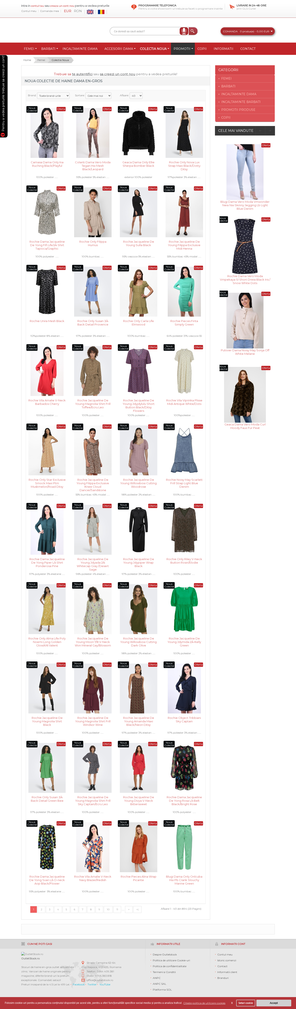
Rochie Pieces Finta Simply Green (184, 322)
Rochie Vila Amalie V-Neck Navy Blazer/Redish (92, 878)
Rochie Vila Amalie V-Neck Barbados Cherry (47, 402)
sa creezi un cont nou (117, 74)
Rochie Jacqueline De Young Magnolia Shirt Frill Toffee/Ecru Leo (93, 403)
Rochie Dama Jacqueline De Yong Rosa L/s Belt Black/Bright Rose (184, 800)
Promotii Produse (238, 110)
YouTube (104, 984)
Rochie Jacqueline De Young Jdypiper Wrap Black (138, 562)
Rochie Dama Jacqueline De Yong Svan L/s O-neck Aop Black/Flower (47, 880)
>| (137, 909)
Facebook (79, 984)
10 (108, 909)
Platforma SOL (162, 989)
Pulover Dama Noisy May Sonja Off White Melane (245, 351)
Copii (226, 117)
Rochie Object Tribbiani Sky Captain (184, 719)
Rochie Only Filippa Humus (92, 243)
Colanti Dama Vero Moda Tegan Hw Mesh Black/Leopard (93, 165)
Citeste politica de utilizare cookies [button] (204, 1003)
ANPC (157, 978)
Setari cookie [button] (245, 1003)
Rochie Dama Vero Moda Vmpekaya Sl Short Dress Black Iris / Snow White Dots (245, 279)
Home (27, 60)
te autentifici (82, 74)
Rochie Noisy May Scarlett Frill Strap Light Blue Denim (184, 483)
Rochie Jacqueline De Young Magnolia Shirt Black (47, 721)
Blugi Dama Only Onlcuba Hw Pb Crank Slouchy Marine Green (184, 880)
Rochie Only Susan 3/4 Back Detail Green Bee (47, 798)
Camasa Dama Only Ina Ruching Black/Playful (47, 163)
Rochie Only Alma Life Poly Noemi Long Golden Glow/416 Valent (47, 641)
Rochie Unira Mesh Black (47, 321)
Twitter (92, 984)
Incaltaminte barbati (241, 102)
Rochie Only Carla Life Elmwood (138, 322)
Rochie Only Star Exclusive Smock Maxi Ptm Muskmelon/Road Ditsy (47, 483)
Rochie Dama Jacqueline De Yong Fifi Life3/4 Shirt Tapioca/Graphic (47, 245)
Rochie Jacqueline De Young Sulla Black (138, 243)
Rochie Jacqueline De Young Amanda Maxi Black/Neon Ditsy (138, 721)
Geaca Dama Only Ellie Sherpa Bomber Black (138, 163)
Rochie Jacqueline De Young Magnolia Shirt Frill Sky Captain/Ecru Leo (93, 800)
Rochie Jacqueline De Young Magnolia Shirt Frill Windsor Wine (93, 721)
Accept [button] (274, 1003)
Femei (41, 60)
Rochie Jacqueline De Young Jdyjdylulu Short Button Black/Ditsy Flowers (139, 403)
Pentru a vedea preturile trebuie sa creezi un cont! (3, 94)
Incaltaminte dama (238, 94)
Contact (222, 966)
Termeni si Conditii (164, 972)
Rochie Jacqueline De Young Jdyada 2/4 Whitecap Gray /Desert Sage (93, 562)
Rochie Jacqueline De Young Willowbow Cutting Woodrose (138, 483)
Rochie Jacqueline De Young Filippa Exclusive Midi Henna (184, 245)
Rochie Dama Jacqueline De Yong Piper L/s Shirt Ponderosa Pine (47, 562)
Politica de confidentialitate (169, 966)
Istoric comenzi (226, 960)
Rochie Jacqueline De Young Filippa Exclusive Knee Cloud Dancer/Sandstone (92, 483)
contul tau (37, 5)
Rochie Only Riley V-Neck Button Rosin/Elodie (184, 560)
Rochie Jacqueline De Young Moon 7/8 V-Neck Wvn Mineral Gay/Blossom (93, 641)
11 (117, 909)
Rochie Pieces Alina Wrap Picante (138, 878)
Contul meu (28, 11)
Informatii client (227, 972)
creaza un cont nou (62, 5)
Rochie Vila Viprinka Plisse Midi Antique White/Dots (184, 402)
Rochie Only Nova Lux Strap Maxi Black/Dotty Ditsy (184, 165)
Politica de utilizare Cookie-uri (171, 960)
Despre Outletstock (165, 954)
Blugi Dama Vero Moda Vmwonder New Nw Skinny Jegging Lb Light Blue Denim (245, 205)
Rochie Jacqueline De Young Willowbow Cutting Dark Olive (138, 641)
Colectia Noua (60, 60)
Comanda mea (49, 11)
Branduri (223, 978)
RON (78, 11)
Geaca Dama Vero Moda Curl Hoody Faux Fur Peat (245, 426)
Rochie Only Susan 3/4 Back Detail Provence (92, 322)
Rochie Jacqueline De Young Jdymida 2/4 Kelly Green (184, 641)
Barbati (228, 86)
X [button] (232, 1003)
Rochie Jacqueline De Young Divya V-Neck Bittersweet (138, 800)
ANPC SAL (159, 983)
